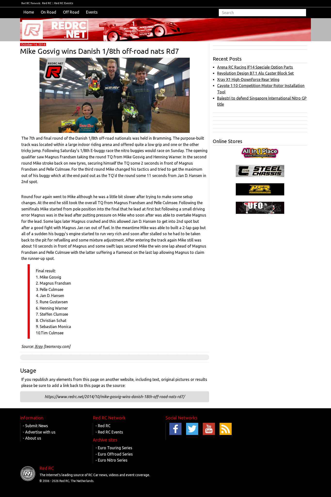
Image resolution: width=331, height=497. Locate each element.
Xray (39, 346)
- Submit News (35, 426)
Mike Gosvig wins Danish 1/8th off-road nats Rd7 (99, 51)
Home (29, 12)
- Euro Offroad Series (114, 454)
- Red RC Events (109, 432)
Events (92, 12)
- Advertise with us (39, 432)
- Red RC (102, 426)
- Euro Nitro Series (111, 460)
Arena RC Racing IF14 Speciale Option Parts (255, 67)
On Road (48, 12)
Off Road (71, 12)
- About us (32, 438)
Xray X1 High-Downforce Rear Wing (248, 79)
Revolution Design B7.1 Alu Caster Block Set (255, 73)
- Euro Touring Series (113, 448)
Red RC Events (63, 3)
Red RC (46, 3)
